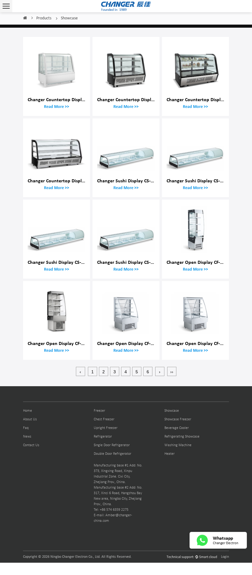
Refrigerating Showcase (181, 436)
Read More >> (56, 106)
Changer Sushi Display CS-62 (57, 262)
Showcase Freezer (177, 419)
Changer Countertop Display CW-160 (204, 99)
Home (25, 18)
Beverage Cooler (176, 428)
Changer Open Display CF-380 (197, 343)
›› (171, 371)
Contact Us (31, 445)
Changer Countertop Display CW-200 (66, 181)
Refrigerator (103, 436)
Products (43, 18)
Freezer (99, 411)
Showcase (171, 411)
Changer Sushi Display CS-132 (127, 262)
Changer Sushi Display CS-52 (196, 181)
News (27, 436)
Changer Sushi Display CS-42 (126, 181)
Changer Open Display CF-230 (127, 343)
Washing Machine (177, 445)
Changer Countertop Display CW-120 (135, 99)
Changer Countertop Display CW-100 (66, 99)
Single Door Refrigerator (112, 445)
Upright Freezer (105, 428)
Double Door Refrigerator (112, 454)
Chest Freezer (104, 419)
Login (225, 557)
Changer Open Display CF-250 (58, 343)
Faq (26, 428)
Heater (169, 454)
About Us (30, 419)
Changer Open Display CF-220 (197, 262)
